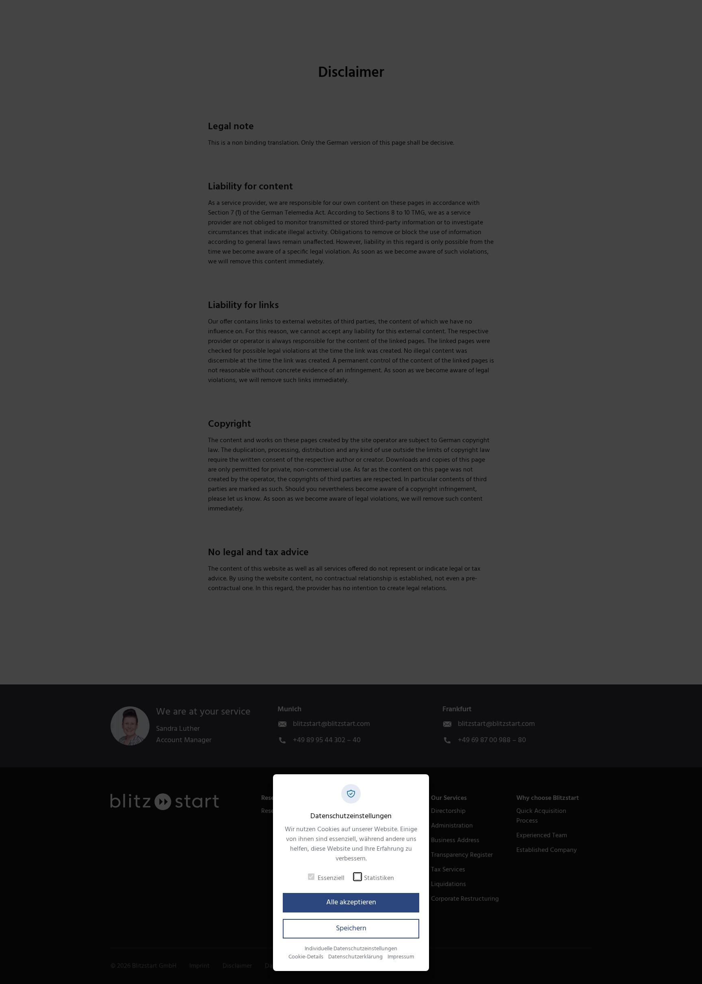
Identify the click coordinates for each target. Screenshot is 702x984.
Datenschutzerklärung (355, 957)
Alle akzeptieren (351, 902)
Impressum (401, 957)
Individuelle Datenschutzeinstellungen (351, 949)
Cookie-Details (305, 957)
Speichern (351, 928)
